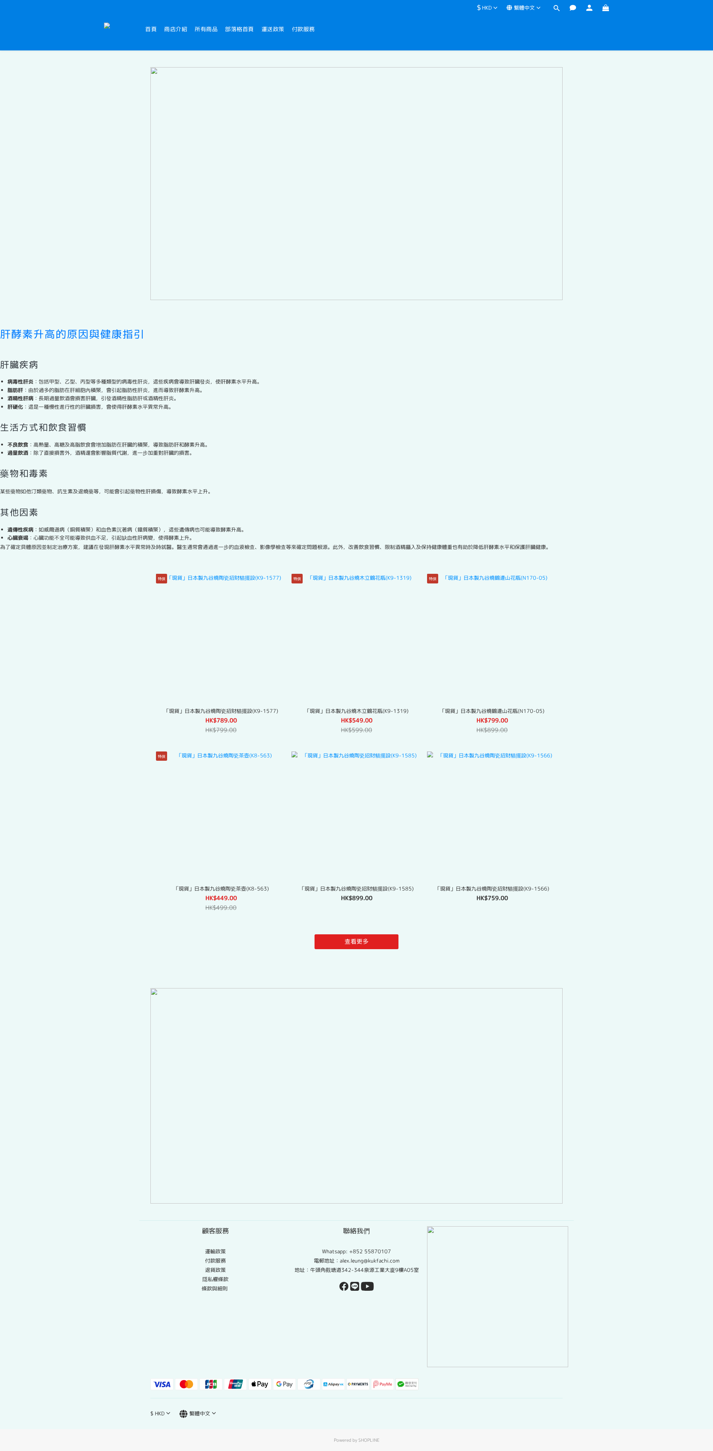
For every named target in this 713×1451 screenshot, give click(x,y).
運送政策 (272, 29)
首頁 (151, 29)
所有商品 (206, 29)
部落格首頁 (239, 29)
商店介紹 (175, 29)
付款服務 (303, 29)
